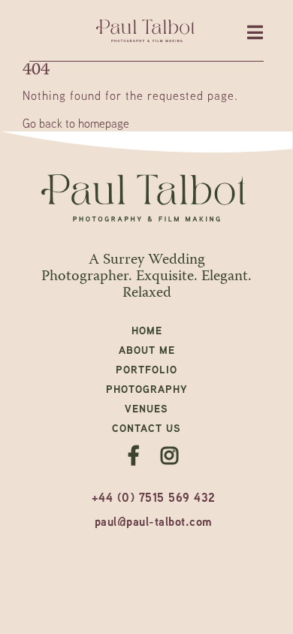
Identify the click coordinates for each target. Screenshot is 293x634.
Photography (147, 389)
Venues (146, 408)
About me (147, 350)
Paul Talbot (147, 30)
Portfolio (146, 369)
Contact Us (146, 428)
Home (146, 330)
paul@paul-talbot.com (154, 521)
